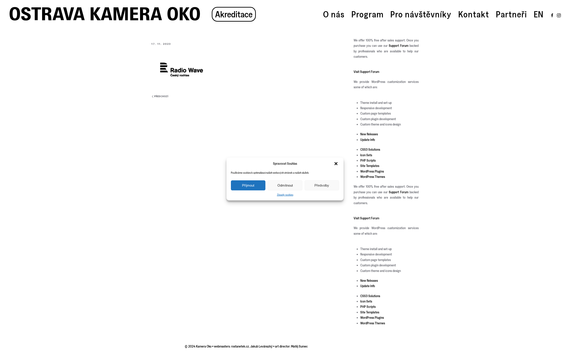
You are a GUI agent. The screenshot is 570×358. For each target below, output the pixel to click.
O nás (334, 14)
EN (538, 14)
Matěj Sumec (299, 346)
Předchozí (161, 96)
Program (367, 14)
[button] (336, 163)
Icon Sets (366, 155)
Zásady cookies (285, 194)
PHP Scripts (368, 160)
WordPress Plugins (372, 171)
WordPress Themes (372, 177)
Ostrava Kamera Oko (105, 14)
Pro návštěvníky (421, 14)
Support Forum (398, 45)
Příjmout (248, 185)
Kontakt (473, 14)
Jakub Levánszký (261, 346)
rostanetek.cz (240, 346)
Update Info (367, 140)
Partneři (511, 14)
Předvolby (321, 185)
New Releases (369, 134)
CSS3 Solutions (370, 149)
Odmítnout (285, 185)
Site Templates (369, 166)
